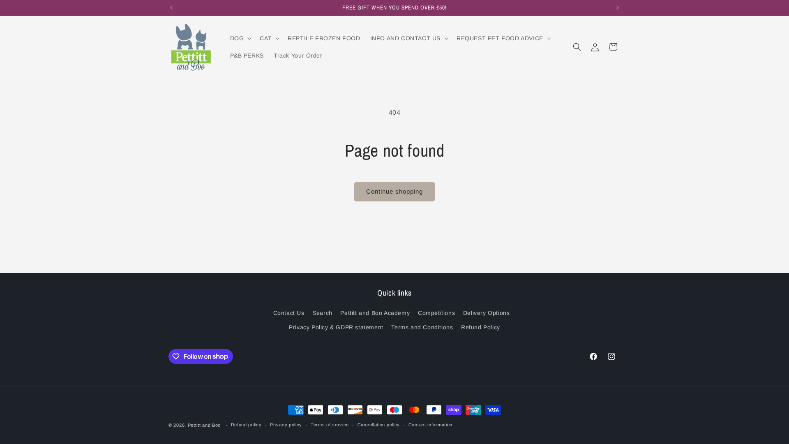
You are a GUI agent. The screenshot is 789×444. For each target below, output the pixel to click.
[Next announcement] (618, 8)
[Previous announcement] (171, 8)
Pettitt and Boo (204, 425)
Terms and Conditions (422, 327)
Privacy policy (286, 424)
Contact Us (289, 313)
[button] (240, 38)
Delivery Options (486, 313)
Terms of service (330, 424)
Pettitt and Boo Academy (375, 313)
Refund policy (246, 424)
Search (322, 313)
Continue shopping (394, 191)
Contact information (430, 424)
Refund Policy (480, 327)
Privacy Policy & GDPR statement (336, 327)
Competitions (436, 313)
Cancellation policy (379, 424)
